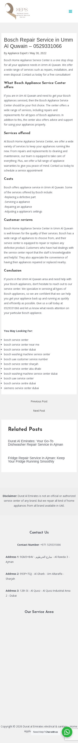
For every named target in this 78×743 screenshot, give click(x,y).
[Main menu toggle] (70, 11)
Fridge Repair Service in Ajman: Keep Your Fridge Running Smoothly (36, 459)
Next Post (39, 410)
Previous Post (39, 401)
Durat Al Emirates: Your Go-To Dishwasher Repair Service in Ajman (35, 442)
